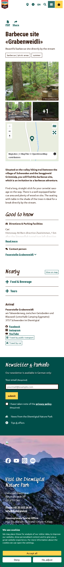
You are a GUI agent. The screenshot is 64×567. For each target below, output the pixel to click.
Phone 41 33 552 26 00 (18, 507)
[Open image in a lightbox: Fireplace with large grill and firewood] (18, 111)
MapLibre (13, 153)
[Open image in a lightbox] (23, 447)
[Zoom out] (9, 131)
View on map (52, 272)
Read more (11, 241)
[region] (32, 141)
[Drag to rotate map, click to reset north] (9, 136)
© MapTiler (24, 153)
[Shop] (59, 4)
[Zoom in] (9, 126)
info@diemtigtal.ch (16, 510)
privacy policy (44, 403)
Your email (16, 379)
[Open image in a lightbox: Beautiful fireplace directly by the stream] (46, 111)
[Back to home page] (4, 4)
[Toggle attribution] (55, 154)
